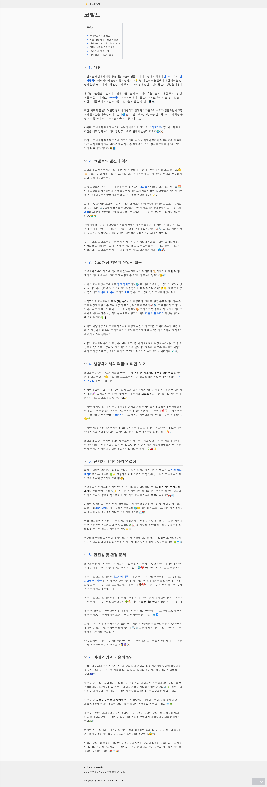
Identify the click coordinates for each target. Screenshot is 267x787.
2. (90, 160)
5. (90, 461)
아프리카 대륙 (121, 576)
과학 (86, 211)
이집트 (143, 186)
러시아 (111, 292)
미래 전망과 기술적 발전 (100, 54)
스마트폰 (113, 97)
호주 (126, 292)
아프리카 (157, 127)
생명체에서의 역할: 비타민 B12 (103, 43)
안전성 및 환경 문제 (98, 50)
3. (90, 262)
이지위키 (95, 4)
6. (90, 554)
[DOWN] (261, 781)
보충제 (118, 414)
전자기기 (169, 76)
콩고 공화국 (123, 284)
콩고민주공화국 (93, 580)
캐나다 (102, 292)
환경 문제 (100, 508)
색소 (119, 309)
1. (90, 67)
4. (90, 363)
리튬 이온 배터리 (154, 313)
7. (90, 656)
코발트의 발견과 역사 (98, 35)
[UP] (255, 781)
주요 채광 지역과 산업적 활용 (102, 39)
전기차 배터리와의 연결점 (101, 47)
